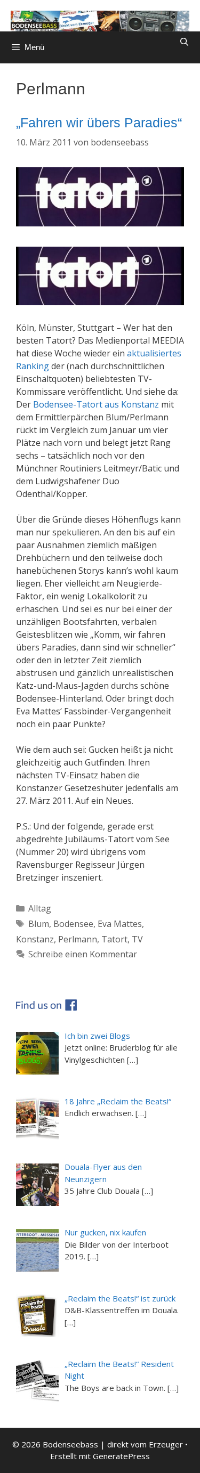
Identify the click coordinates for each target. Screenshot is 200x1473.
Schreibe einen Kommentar (82, 954)
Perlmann (77, 939)
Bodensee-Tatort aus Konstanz (96, 404)
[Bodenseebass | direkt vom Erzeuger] (100, 20)
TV (137, 939)
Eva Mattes (120, 924)
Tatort (114, 939)
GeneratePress (121, 1456)
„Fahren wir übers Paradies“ (99, 122)
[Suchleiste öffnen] (184, 42)
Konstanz (35, 939)
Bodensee (73, 924)
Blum (38, 924)
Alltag (39, 908)
